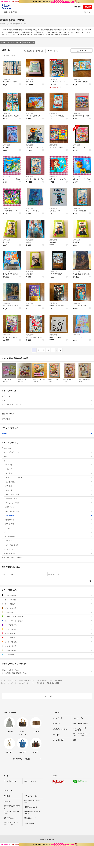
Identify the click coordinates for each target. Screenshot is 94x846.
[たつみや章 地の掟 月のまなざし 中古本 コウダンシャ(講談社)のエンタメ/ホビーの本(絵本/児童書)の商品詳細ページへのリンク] (12, 292)
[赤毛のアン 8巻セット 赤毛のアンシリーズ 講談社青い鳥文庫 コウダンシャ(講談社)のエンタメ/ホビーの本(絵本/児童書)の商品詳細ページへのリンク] (12, 68)
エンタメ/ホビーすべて (12, 452)
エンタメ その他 (9, 553)
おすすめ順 (40, 51)
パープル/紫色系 (10, 625)
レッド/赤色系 (9, 637)
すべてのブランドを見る (22, 759)
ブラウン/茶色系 (10, 608)
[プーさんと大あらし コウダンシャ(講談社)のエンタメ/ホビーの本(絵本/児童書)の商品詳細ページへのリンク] (35, 102)
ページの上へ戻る (47, 696)
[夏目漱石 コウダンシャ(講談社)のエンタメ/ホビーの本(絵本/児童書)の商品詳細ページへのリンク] (35, 260)
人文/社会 (9, 473)
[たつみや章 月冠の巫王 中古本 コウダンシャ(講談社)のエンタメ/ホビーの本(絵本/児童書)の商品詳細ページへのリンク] (82, 260)
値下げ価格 (6, 419)
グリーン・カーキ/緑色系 (13, 616)
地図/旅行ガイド (11, 519)
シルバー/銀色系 (10, 646)
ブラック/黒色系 (10, 595)
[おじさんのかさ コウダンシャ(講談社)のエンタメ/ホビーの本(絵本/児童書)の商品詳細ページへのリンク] (59, 197)
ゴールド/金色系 (10, 650)
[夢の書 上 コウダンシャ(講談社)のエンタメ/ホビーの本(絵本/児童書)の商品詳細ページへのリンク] (35, 68)
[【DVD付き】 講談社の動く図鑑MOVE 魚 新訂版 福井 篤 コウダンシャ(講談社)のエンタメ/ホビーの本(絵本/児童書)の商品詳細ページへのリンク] (35, 134)
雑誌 (5, 532)
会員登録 (87, 7)
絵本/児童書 (27, 42)
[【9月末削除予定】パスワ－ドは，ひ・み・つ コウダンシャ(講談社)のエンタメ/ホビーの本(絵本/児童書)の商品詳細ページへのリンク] (82, 197)
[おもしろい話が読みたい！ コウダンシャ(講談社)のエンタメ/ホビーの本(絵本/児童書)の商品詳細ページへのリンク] (12, 324)
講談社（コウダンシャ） (10, 42)
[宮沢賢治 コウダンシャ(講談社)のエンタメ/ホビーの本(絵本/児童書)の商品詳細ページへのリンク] (82, 229)
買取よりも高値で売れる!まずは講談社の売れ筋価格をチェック (15, 671)
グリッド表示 (54, 51)
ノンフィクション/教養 (14, 477)
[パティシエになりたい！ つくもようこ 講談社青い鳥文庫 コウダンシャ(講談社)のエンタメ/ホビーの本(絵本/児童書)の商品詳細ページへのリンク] (59, 102)
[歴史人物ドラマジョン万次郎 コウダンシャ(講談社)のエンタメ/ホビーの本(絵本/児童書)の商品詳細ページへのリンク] (12, 260)
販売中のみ (30, 51)
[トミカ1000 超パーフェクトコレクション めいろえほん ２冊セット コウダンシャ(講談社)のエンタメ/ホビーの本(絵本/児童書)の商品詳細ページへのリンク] (59, 134)
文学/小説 (9, 469)
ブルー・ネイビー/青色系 (13, 621)
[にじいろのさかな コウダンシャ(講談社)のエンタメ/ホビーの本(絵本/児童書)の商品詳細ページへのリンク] (35, 197)
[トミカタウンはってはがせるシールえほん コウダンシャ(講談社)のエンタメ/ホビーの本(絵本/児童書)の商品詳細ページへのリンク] (82, 102)
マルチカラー (9, 654)
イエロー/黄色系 (10, 629)
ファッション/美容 (12, 503)
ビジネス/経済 (11, 482)
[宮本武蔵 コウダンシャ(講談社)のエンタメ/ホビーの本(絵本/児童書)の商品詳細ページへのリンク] (12, 229)
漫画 (5, 456)
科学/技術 (9, 486)
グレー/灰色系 (9, 604)
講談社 (4, 433)
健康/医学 (9, 490)
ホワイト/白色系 (10, 599)
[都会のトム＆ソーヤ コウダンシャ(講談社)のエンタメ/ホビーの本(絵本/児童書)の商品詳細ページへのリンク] (35, 292)
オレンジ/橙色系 (10, 642)
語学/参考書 (10, 524)
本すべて (9, 465)
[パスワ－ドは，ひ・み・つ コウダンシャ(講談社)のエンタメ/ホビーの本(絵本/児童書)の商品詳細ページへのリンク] (35, 165)
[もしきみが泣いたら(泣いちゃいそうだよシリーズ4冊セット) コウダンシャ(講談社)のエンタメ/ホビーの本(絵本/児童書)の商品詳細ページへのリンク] (12, 102)
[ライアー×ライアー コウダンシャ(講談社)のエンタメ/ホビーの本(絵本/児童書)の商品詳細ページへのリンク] (82, 324)
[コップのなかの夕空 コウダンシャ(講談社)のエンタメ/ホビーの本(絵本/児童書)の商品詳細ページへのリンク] (82, 292)
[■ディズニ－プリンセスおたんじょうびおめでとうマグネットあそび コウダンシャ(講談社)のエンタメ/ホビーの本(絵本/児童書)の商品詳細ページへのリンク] (82, 134)
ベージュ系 (8, 612)
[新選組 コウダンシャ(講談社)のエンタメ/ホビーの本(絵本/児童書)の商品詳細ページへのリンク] (35, 229)
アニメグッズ (8, 549)
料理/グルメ (10, 507)
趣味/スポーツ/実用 (12, 494)
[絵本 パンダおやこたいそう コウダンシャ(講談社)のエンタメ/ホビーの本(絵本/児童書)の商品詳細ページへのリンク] (59, 324)
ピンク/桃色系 (9, 633)
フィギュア (8, 540)
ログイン (77, 7)
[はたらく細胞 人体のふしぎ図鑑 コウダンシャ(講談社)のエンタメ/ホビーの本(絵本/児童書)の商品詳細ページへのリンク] (35, 324)
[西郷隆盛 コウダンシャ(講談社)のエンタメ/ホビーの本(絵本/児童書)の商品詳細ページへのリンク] (59, 229)
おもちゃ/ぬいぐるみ (11, 545)
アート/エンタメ (11, 498)
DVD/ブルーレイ (9, 536)
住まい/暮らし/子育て (13, 511)
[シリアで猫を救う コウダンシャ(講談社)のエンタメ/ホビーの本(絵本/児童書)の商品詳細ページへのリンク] (59, 260)
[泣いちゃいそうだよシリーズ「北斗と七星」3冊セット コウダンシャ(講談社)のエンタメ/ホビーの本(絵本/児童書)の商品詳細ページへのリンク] (82, 68)
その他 (8, 528)
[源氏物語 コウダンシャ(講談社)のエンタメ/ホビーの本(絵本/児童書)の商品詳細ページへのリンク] (12, 134)
